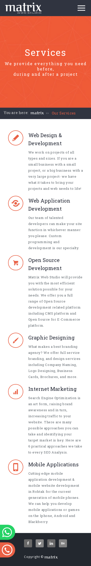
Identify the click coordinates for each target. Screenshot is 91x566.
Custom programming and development (45, 242)
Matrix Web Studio (44, 277)
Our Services (64, 113)
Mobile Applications (53, 464)
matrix (37, 113)
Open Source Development (45, 264)
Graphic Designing (51, 337)
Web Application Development (49, 204)
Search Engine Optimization (52, 398)
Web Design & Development (45, 139)
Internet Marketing (52, 389)
